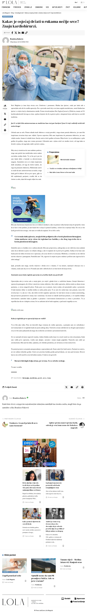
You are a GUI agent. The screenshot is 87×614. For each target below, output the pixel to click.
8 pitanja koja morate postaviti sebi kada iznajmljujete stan (54, 485)
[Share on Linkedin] (19, 33)
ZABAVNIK (6, 572)
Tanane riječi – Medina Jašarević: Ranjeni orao (71, 561)
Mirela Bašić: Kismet (67, 159)
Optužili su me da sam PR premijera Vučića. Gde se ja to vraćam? (42, 578)
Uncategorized (7, 16)
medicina (33, 378)
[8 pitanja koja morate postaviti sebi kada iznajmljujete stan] (55, 475)
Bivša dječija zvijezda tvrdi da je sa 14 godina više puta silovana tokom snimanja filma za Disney (32, 486)
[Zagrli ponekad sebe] (14, 565)
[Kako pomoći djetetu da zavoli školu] (32, 513)
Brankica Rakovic (16, 39)
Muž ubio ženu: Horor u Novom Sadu (62, 172)
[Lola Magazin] (16, 2)
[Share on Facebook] (12, 33)
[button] (4, 2)
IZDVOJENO (14, 572)
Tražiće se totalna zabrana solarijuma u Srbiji (65, 168)
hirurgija (26, 378)
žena (49, 378)
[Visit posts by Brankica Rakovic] (5, 40)
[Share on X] (15, 33)
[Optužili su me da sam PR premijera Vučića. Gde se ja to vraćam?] (43, 565)
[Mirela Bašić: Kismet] (53, 159)
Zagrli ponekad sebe (11, 575)
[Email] (22, 33)
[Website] (83, 398)
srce (44, 378)
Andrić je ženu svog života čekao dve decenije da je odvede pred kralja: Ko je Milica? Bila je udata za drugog (55, 526)
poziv (40, 378)
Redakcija (38, 585)
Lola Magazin (10, 580)
